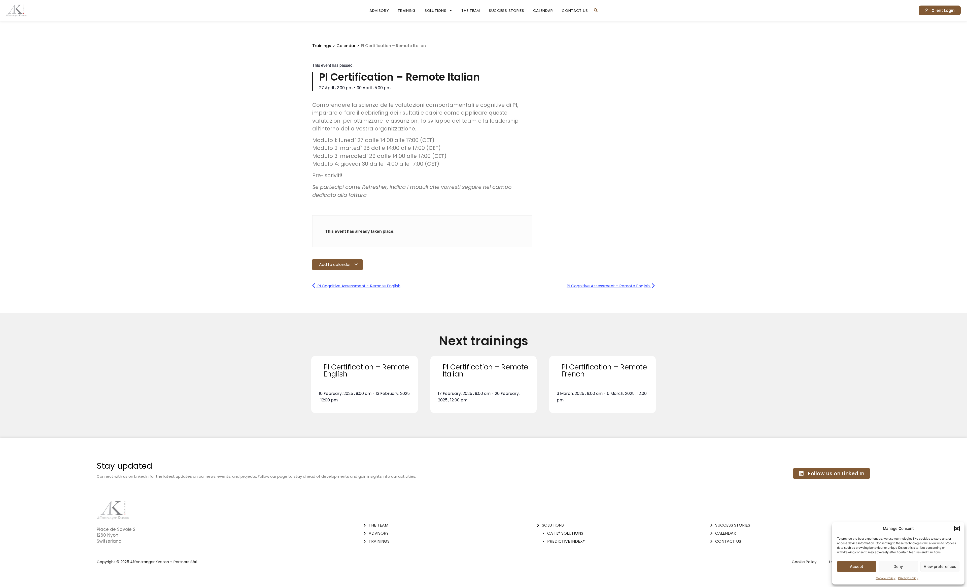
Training (407, 10)
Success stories (506, 10)
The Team (470, 10)
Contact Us (575, 10)
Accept (856, 566)
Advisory (379, 10)
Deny (898, 566)
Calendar (543, 10)
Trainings (321, 46)
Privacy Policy (908, 578)
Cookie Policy (885, 578)
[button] (956, 528)
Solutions (435, 10)
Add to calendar (335, 264)
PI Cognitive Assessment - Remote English (358, 286)
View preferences (940, 566)
